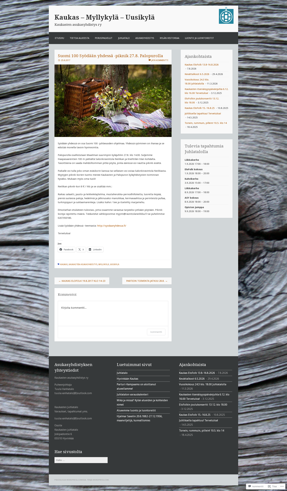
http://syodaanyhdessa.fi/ (111, 225)
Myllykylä (103, 264)
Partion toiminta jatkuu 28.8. (147, 280)
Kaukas (64, 264)
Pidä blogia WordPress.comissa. (70, 480)
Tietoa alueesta (79, 38)
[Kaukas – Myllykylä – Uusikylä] (226, 22)
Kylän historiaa (169, 38)
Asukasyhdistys (144, 38)
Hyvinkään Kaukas (127, 378)
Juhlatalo (124, 38)
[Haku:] (81, 460)
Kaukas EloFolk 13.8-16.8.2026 (202, 64)
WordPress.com (101, 480)
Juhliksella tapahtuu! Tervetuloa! (203, 113)
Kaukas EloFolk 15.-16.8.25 (200, 108)
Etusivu (59, 38)
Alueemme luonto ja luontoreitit (136, 410)
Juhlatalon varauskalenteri (132, 394)
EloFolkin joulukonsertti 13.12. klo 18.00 (203, 404)
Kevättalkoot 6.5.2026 (197, 74)
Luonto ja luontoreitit (199, 38)
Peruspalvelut (103, 38)
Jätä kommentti (159, 60)
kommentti (156, 331)
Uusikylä (114, 264)
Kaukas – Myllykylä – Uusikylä (104, 17)
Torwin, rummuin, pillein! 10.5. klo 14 (206, 123)
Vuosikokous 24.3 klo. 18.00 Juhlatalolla (202, 384)
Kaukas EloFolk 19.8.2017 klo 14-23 (81, 280)
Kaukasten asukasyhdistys (83, 264)
